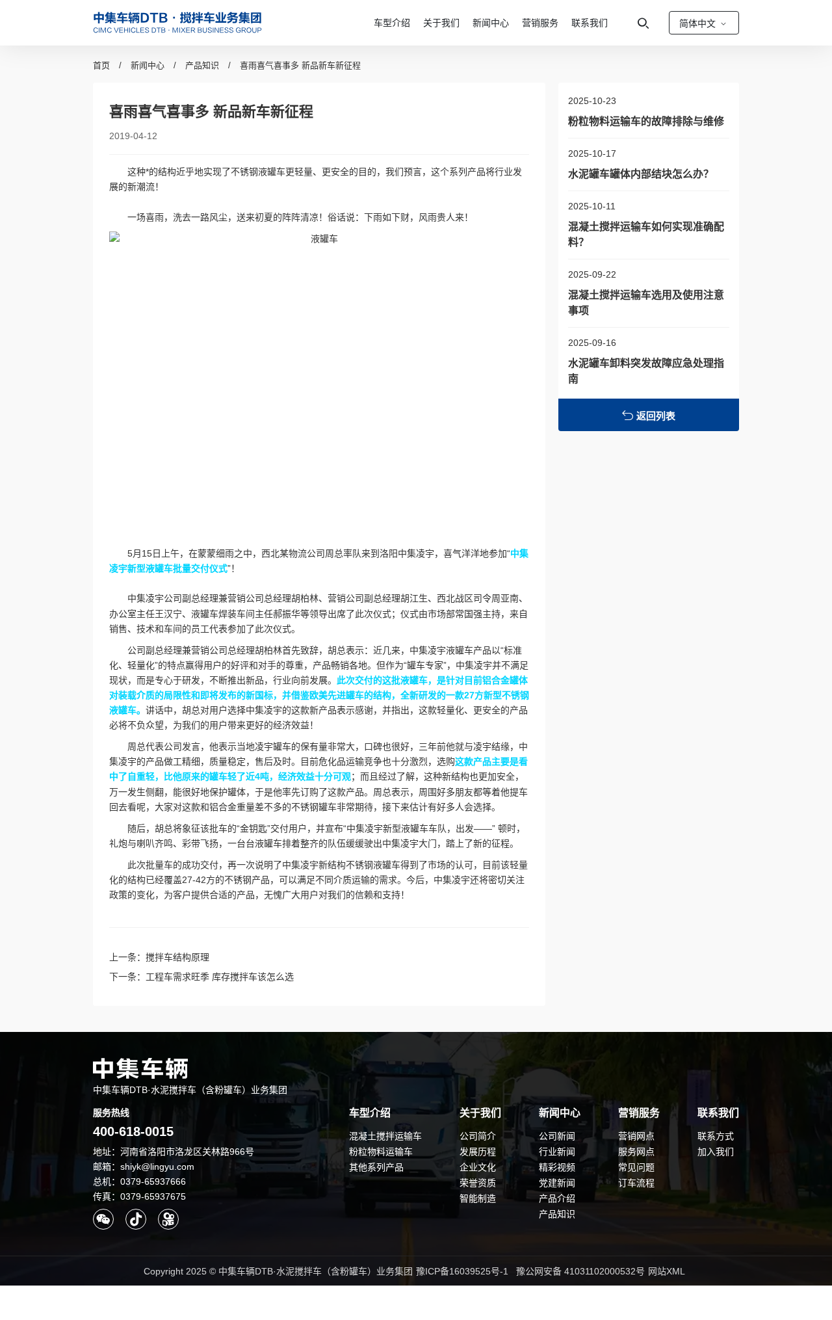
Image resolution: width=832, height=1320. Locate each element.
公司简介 (478, 1136)
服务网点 (636, 1151)
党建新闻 (557, 1183)
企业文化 (478, 1167)
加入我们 (715, 1151)
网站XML (666, 1271)
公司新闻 (557, 1136)
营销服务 (540, 23)
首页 (101, 65)
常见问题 (636, 1167)
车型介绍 (392, 23)
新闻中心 (491, 23)
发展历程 (478, 1151)
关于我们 (441, 23)
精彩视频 (557, 1167)
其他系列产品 (376, 1167)
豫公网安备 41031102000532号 (580, 1271)
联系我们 (589, 23)
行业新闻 (557, 1151)
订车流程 (636, 1183)
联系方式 (715, 1136)
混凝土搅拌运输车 (385, 1136)
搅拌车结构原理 (177, 957)
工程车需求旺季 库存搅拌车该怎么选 (220, 976)
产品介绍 (557, 1198)
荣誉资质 (478, 1183)
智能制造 (478, 1198)
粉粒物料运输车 (381, 1151)
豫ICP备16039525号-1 (462, 1271)
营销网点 (636, 1136)
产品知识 (202, 65)
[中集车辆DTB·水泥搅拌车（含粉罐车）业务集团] (177, 23)
